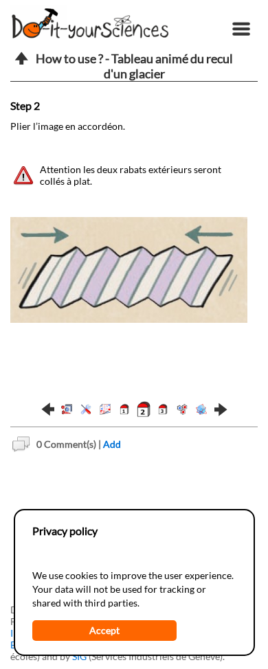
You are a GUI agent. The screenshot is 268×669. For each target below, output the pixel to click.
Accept (104, 630)
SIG (79, 656)
